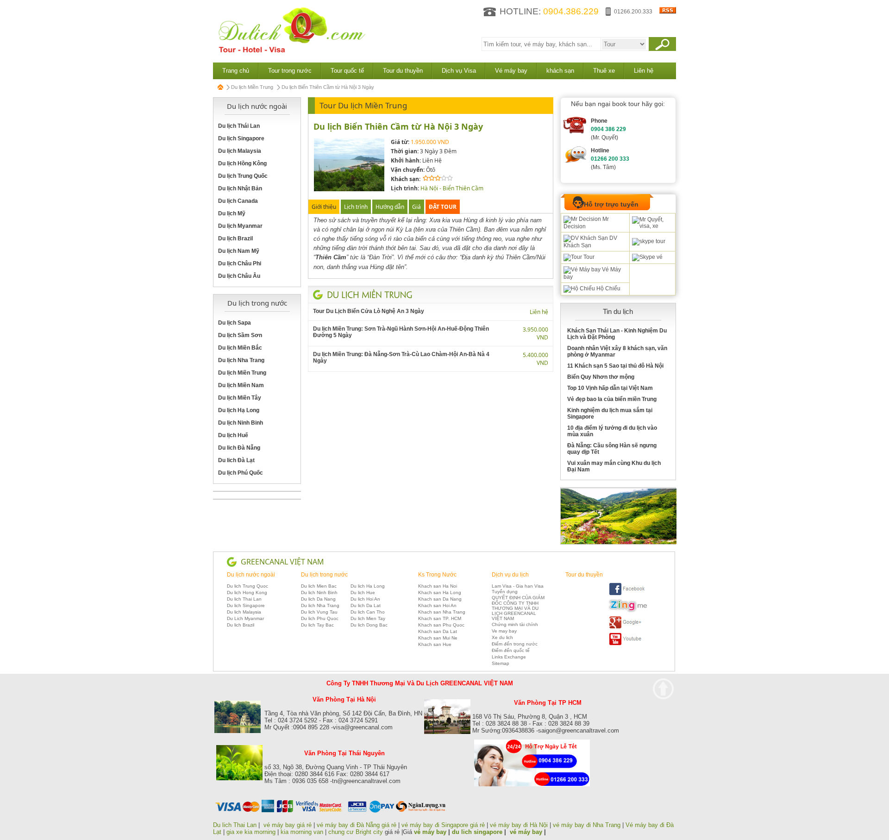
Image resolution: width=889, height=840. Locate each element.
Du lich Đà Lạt (236, 460)
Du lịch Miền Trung (252, 87)
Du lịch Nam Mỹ (238, 251)
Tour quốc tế (347, 70)
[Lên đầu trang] (663, 688)
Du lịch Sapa (234, 323)
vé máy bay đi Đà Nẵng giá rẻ (356, 824)
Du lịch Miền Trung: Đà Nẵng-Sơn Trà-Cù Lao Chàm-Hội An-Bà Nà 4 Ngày (401, 357)
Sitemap (500, 663)
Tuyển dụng (505, 591)
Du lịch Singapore (241, 138)
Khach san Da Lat (437, 631)
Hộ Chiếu (607, 288)
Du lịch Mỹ (231, 213)
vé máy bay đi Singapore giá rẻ (443, 824)
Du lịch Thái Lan (239, 126)
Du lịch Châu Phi (239, 263)
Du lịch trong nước (324, 574)
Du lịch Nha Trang (241, 360)
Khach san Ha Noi (437, 586)
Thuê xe (604, 70)
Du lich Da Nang (318, 599)
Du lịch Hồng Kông (242, 163)
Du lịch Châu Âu (239, 276)
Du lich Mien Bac (319, 586)
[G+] (628, 627)
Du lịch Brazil (235, 238)
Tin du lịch (618, 311)
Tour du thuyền (403, 70)
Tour (588, 257)
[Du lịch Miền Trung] (370, 294)
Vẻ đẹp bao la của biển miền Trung (612, 399)
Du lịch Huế (233, 435)
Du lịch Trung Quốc (243, 176)
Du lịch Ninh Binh (240, 423)
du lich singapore (477, 831)
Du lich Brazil (240, 624)
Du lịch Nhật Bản (240, 188)
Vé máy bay (511, 70)
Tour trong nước (290, 70)
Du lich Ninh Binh (319, 592)
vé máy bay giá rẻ (288, 824)
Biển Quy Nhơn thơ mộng (600, 377)
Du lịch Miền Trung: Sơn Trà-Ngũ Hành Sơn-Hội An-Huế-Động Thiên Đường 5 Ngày (401, 332)
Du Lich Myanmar (245, 618)
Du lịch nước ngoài (251, 574)
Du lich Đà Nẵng (239, 448)
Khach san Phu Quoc (441, 624)
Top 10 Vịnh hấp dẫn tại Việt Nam (610, 388)
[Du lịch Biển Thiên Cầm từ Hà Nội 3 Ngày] (349, 190)
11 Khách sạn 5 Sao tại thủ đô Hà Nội (615, 366)
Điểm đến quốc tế (511, 650)
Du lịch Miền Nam (241, 385)
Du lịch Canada (238, 201)
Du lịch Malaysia (239, 151)
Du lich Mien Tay (368, 618)
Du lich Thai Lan (244, 599)
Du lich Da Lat (366, 605)
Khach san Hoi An (437, 605)
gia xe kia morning (250, 831)
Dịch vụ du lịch (510, 574)
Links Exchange (509, 656)
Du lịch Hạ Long (238, 410)
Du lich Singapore (246, 605)
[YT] (628, 643)
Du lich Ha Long (368, 586)
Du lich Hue (363, 592)
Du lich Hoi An (365, 599)
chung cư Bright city (355, 831)
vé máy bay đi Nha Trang (586, 824)
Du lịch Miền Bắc (240, 348)
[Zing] (628, 610)
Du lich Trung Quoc (247, 586)
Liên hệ (643, 70)
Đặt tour (443, 207)
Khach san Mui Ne (437, 637)
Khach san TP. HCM (439, 618)
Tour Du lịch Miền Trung (363, 105)
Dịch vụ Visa (459, 70)
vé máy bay (430, 831)
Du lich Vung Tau (319, 611)
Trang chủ (235, 70)
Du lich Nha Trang (320, 605)
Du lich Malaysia (244, 611)
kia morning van (302, 831)
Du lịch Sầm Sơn (240, 335)
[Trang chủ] (221, 87)
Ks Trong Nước (437, 574)
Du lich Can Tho (368, 611)
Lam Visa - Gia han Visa (518, 586)
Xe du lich (502, 637)
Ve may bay (504, 630)
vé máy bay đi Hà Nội (519, 824)
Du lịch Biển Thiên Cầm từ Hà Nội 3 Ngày (398, 126)
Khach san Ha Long (439, 592)
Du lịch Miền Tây (239, 398)
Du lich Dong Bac (369, 624)
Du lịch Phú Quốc (240, 473)
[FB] (628, 593)
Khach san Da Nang (440, 599)
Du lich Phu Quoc (319, 618)
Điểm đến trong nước (515, 643)
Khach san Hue (434, 644)
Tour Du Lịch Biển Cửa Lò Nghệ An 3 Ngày (368, 311)
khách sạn (560, 70)
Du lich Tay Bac (317, 624)
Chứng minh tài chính (515, 624)
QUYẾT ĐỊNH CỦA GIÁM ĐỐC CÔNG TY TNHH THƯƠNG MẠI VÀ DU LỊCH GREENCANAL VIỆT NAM (518, 608)
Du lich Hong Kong (247, 592)
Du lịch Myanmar (240, 226)
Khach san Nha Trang (441, 611)
